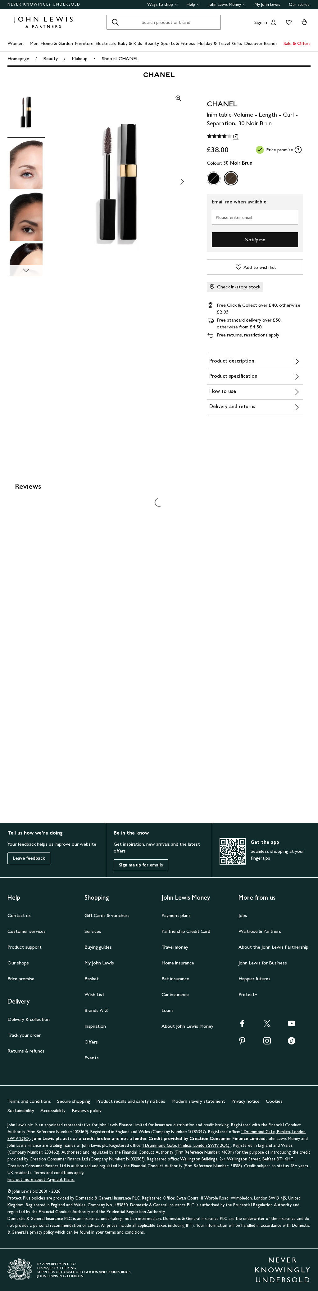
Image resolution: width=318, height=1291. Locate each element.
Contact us (19, 915)
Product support (24, 947)
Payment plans (176, 915)
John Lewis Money (225, 4)
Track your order (24, 1035)
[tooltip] (298, 150)
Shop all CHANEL (120, 58)
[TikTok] (291, 1043)
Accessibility (53, 1110)
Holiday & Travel (213, 43)
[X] (267, 1025)
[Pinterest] (242, 1043)
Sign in (260, 22)
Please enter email (234, 217)
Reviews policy (87, 1110)
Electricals (105, 43)
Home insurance (177, 963)
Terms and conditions (29, 1101)
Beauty (151, 43)
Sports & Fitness (178, 43)
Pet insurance (175, 979)
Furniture (84, 43)
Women (15, 43)
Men (34, 43)
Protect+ (247, 994)
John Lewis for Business (262, 963)
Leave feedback (29, 858)
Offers (91, 1042)
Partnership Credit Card (185, 931)
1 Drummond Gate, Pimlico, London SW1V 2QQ (187, 1145)
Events (91, 1058)
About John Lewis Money (187, 1026)
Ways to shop (160, 4)
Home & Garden (56, 43)
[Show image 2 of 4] (182, 181)
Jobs (242, 915)
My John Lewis (267, 4)
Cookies (274, 1101)
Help (191, 4)
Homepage (18, 58)
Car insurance (175, 994)
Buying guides (98, 947)
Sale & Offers (297, 43)
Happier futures (254, 979)
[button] (118, 181)
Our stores (299, 4)
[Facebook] (242, 1025)
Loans (167, 1010)
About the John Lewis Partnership (273, 947)
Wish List (94, 994)
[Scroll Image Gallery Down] (26, 270)
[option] (213, 178)
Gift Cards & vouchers (106, 915)
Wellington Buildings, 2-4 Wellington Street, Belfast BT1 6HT (237, 1159)
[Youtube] (291, 1025)
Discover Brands (261, 43)
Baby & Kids (130, 43)
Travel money (174, 947)
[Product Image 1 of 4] (26, 112)
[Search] (115, 22)
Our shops (18, 963)
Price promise (20, 979)
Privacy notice (245, 1101)
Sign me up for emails (141, 865)
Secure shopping (73, 1101)
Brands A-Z (96, 1010)
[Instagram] (267, 1043)
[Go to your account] (273, 22)
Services (92, 931)
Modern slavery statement (198, 1101)
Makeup (80, 58)
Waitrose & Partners (259, 931)
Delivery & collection (28, 1019)
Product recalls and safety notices (130, 1101)
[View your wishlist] (288, 22)
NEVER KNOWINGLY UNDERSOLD (43, 4)
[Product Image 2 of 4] (26, 164)
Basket (91, 979)
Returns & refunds (26, 1051)
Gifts (237, 43)
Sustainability (20, 1110)
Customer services (26, 931)
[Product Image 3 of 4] (26, 216)
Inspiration (95, 1026)
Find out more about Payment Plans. (41, 1179)
